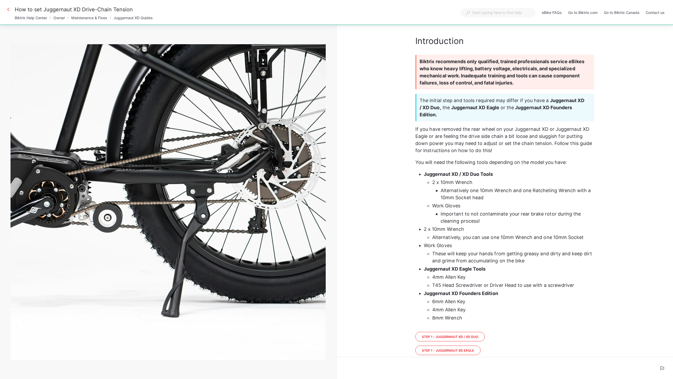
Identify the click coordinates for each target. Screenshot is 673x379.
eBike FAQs (552, 13)
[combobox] (498, 12)
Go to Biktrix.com (583, 13)
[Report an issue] (662, 368)
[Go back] (8, 9)
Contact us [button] (655, 12)
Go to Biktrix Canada (621, 13)
